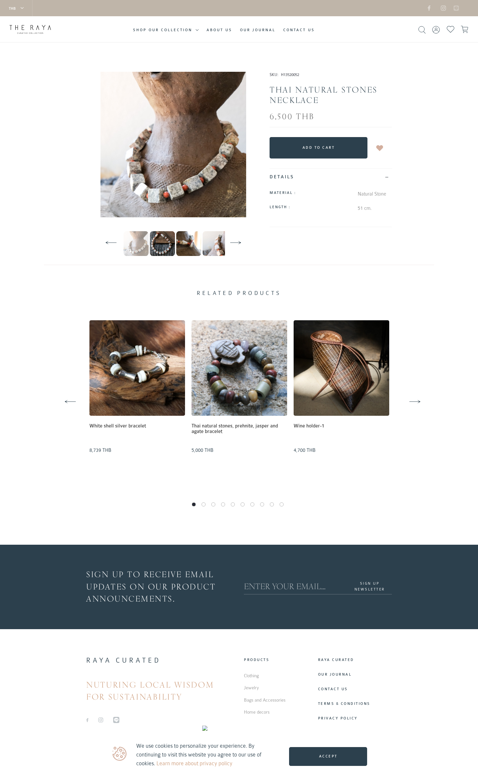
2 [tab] (204, 504)
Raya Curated (336, 660)
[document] (240, 754)
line (453, 8)
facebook (429, 8)
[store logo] (30, 29)
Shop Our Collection (162, 30)
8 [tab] (262, 504)
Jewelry (251, 687)
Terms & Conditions (344, 704)
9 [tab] (272, 504)
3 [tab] (213, 504)
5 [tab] (233, 504)
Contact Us (299, 30)
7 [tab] (252, 504)
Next (406, 394)
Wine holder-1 (309, 426)
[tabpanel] (137, 388)
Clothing (251, 675)
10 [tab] (282, 504)
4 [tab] (223, 504)
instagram (442, 8)
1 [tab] (194, 504)
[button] (16, 8)
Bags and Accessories (264, 700)
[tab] (331, 176)
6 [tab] (243, 504)
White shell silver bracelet (117, 426)
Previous (62, 394)
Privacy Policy (338, 718)
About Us (219, 30)
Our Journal (257, 30)
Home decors (257, 712)
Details (282, 176)
